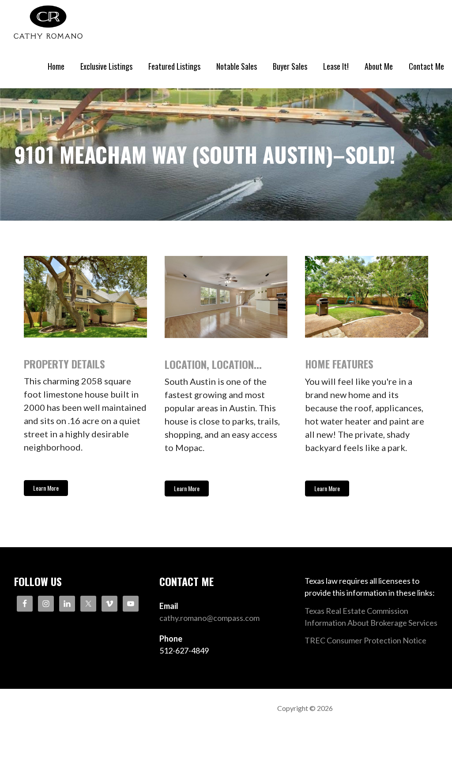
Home (56, 66)
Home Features (339, 364)
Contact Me (426, 66)
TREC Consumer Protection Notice (365, 640)
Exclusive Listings (106, 66)
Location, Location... (213, 364)
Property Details (64, 364)
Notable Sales (236, 66)
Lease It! (336, 66)
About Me (379, 66)
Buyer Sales (290, 66)
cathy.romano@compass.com (209, 618)
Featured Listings (174, 66)
